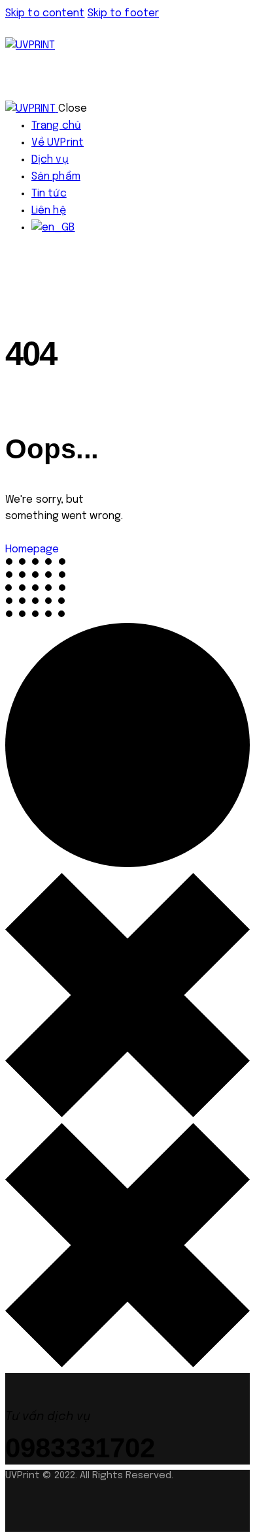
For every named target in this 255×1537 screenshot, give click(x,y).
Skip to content (45, 13)
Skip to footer (123, 13)
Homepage (32, 549)
